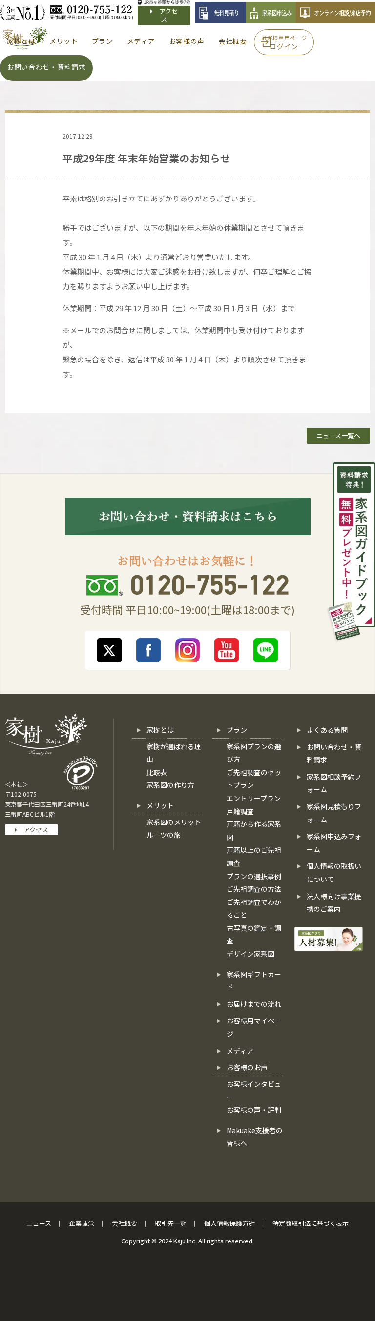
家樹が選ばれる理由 (173, 752)
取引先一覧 (171, 1223)
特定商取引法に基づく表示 (310, 1223)
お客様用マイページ (254, 1027)
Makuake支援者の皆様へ (255, 1136)
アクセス (165, 15)
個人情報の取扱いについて (334, 872)
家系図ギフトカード (254, 980)
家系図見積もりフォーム (334, 812)
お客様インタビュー (254, 1090)
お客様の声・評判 (254, 1110)
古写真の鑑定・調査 (254, 934)
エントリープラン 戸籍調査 (254, 804)
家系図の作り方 (170, 785)
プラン (237, 730)
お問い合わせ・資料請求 (334, 753)
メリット (160, 805)
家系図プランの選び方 (254, 752)
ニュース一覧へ (338, 435)
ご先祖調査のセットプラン (254, 778)
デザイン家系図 (250, 954)
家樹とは (160, 730)
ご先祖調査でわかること (254, 908)
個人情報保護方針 (229, 1223)
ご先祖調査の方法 (254, 889)
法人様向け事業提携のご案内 (334, 902)
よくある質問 (327, 730)
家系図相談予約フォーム (334, 783)
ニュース (38, 1223)
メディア (240, 1051)
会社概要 (124, 1223)
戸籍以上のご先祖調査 (254, 856)
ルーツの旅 (163, 835)
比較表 (156, 772)
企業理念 (81, 1223)
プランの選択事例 (254, 876)
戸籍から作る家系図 (254, 830)
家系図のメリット (173, 822)
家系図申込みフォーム (334, 842)
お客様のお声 (247, 1067)
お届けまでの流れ (254, 1004)
